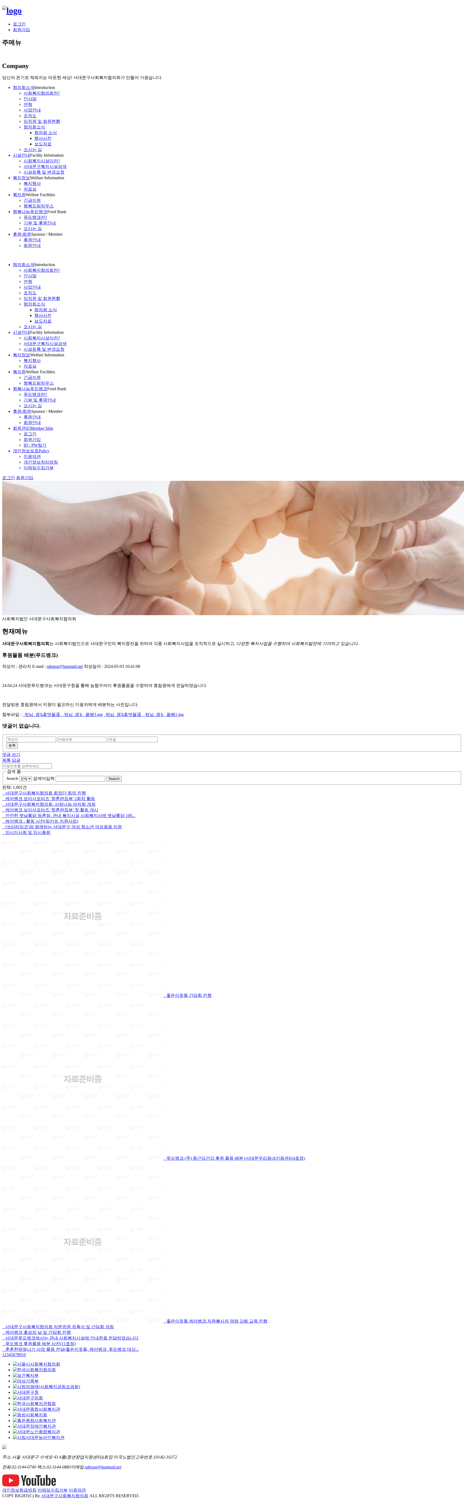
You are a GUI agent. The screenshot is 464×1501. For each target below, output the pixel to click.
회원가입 (21, 29)
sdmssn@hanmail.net (65, 666)
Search (12, 778)
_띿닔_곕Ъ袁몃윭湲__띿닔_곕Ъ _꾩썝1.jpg (144, 714)
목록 (6, 760)
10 (23, 1354)
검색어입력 (44, 778)
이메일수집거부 (53, 1490)
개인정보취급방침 (19, 1490)
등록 (12, 745)
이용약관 (77, 1490)
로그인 (19, 24)
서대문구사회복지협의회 (64, 1495)
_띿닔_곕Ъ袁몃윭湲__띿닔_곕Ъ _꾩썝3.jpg (63, 714)
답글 (16, 760)
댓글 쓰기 (11, 754)
